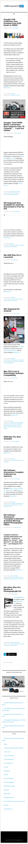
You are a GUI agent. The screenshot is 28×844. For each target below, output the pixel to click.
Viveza (15, 488)
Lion (13, 425)
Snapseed (14, 246)
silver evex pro (16, 578)
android (12, 245)
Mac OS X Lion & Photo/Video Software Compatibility (14, 373)
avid (18, 422)
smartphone (9, 246)
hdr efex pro (16, 460)
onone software (11, 426)
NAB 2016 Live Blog (9, 786)
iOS (19, 245)
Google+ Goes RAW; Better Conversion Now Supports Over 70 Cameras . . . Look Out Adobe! (14, 126)
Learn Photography (9, 782)
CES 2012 (21, 346)
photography (9, 361)
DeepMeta (19, 424)
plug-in (18, 95)
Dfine (11, 488)
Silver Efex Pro (10, 490)
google (12, 95)
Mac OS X (17, 425)
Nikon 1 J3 (12, 158)
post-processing (14, 194)
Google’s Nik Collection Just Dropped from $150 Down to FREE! (12, 22)
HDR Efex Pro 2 (19, 299)
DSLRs (6, 774)
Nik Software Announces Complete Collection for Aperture (14, 473)
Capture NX (14, 424)
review (22, 643)
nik (15, 95)
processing (9, 300)
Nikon (5, 426)
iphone (22, 245)
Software (12, 93)
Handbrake (9, 425)
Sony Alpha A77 (8, 809)
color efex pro (14, 503)
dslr (11, 299)
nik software (7, 505)
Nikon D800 (7, 793)
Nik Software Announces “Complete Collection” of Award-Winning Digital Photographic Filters (14, 520)
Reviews (12, 642)
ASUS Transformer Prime (10, 350)
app (15, 360)
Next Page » (13, 654)
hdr (14, 299)
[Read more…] (7, 87)
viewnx (5, 428)
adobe (11, 193)
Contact (6, 767)
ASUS (18, 360)
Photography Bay (14, 6)
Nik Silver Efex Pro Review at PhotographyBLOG (12, 589)
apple (11, 421)
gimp (5, 425)
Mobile (12, 243)
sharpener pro (15, 505)
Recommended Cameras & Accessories (14, 801)
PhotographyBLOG (19, 597)
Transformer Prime (9, 362)
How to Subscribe (8, 778)
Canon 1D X (7, 751)
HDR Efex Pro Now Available (12, 438)
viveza (10, 506)
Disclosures (7, 770)
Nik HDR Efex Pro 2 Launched (12, 256)
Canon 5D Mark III (9, 759)
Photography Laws (9, 797)
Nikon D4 (6, 790)
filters (16, 245)
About (5, 744)
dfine (20, 503)
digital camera (14, 643)
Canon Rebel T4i (8, 763)
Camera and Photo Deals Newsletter (13, 748)
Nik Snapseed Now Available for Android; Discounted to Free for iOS (14, 206)
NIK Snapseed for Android (12, 310)
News (11, 576)
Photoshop (6, 194)
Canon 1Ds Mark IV (9, 755)
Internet (12, 191)
